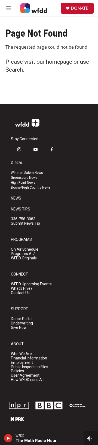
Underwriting (22, 323)
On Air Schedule (24, 249)
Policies (17, 371)
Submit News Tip (25, 223)
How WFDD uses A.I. (27, 380)
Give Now (19, 328)
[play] (8, 438)
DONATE (79, 8)
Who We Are (21, 354)
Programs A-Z (23, 254)
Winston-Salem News (27, 173)
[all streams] (91, 438)
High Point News (23, 183)
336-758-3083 (23, 219)
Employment (22, 363)
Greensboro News (24, 178)
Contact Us (20, 293)
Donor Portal (21, 319)
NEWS (16, 198)
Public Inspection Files (29, 367)
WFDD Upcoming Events (31, 284)
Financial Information (29, 358)
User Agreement (25, 375)
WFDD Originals (24, 258)
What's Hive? (21, 288)
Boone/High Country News (31, 187)
